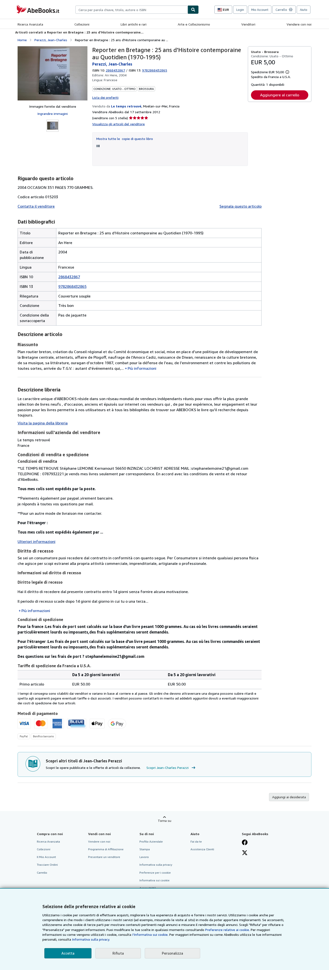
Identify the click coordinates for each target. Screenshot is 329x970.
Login (240, 10)
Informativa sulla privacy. (91, 939)
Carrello (42, 872)
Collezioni (81, 24)
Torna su (164, 820)
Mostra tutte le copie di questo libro (124, 139)
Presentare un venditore (104, 857)
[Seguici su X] (245, 853)
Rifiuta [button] (118, 953)
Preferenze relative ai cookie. (227, 930)
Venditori (248, 24)
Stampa (144, 849)
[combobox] (131, 10)
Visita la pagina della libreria (43, 423)
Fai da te (196, 841)
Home (22, 40)
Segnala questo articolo (240, 206)
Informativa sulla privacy (155, 864)
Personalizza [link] (172, 953)
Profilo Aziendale (151, 841)
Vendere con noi (299, 24)
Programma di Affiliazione (106, 849)
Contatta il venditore (36, 206)
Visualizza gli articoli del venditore (118, 124)
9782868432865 (72, 286)
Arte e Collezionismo (194, 24)
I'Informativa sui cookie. (150, 934)
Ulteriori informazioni (36, 541)
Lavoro (144, 857)
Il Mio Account (46, 857)
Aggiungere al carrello (279, 94)
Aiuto (303, 10)
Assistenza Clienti (202, 849)
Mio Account (259, 10)
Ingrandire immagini (52, 114)
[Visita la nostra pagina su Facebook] (245, 842)
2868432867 (115, 70)
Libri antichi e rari (133, 24)
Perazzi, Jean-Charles (50, 40)
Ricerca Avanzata (30, 24)
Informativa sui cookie (154, 880)
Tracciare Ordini (47, 864)
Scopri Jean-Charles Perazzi (167, 767)
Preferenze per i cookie (155, 872)
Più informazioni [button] (142, 368)
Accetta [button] (67, 953)
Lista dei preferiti (105, 97)
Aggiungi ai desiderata (289, 797)
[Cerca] (193, 10)
